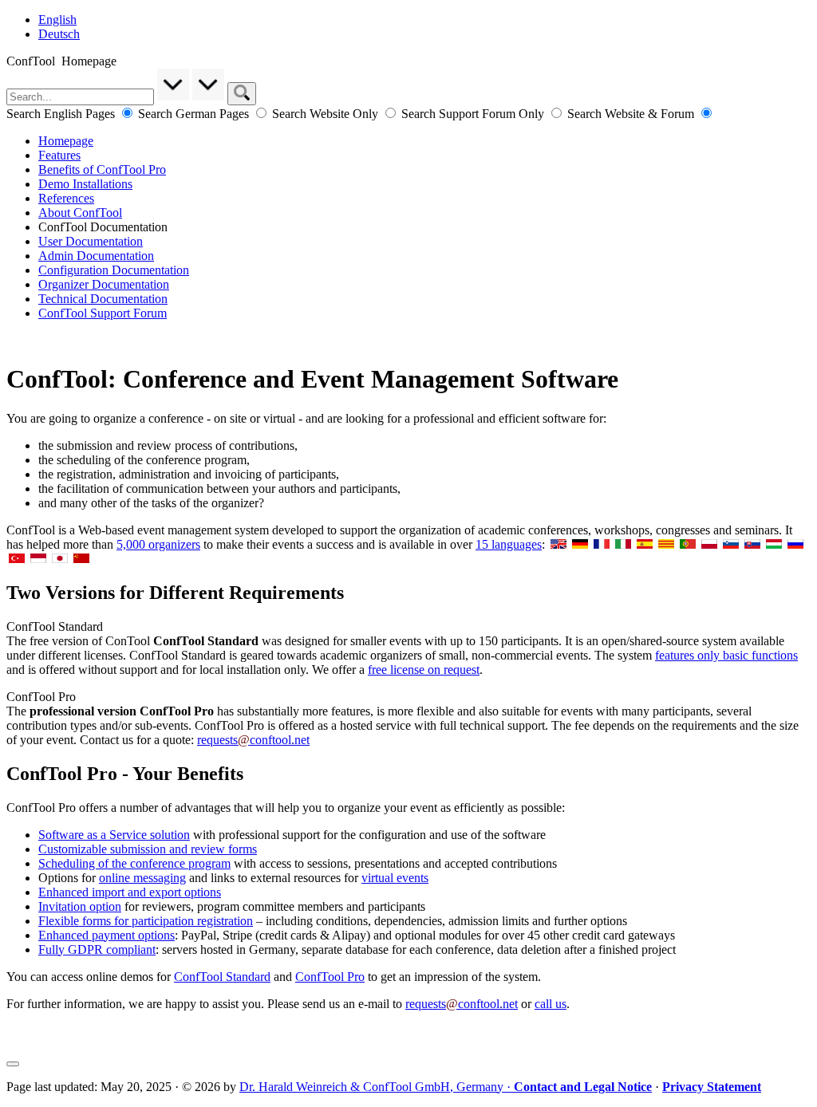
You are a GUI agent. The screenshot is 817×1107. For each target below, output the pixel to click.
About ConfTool (80, 212)
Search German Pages (195, 113)
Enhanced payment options (106, 935)
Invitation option (79, 906)
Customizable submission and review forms (147, 849)
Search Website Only (326, 113)
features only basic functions (726, 655)
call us (550, 1003)
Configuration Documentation (113, 270)
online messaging (142, 877)
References (66, 198)
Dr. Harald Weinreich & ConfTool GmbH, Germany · (445, 1086)
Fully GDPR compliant (97, 949)
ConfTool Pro (330, 976)
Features (59, 155)
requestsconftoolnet (253, 740)
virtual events (394, 877)
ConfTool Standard (222, 976)
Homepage (65, 141)
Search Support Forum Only (474, 113)
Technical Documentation (103, 298)
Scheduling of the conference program (134, 863)
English (57, 19)
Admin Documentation (96, 255)
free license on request (424, 669)
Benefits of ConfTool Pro (102, 169)
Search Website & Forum (632, 113)
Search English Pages (62, 113)
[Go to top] (12, 1064)
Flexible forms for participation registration (145, 921)
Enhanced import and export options (129, 892)
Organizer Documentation (103, 284)
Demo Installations (85, 184)
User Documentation (90, 241)
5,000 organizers (158, 544)
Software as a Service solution (114, 834)
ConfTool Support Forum (102, 313)
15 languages (509, 544)
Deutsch (59, 34)
